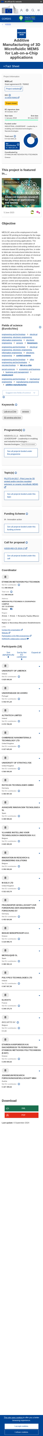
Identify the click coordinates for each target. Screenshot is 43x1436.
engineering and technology (13, 334)
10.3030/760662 (11, 98)
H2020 (8, 24)
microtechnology (9, 365)
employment (7, 375)
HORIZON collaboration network (17, 639)
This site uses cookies (13, 1418)
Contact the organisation (14, 630)
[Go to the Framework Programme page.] (21, 34)
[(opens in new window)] (10, 9)
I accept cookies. (21, 1426)
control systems (23, 356)
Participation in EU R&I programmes (19, 636)
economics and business (29, 369)
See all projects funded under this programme (19, 452)
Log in (21, 10)
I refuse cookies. (21, 1432)
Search (32, 10)
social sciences (8, 369)
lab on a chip (26, 365)
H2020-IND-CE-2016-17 (14, 548)
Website (8, 633)
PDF (23, 1115)
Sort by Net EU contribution (22, 655)
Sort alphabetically (8, 654)
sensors (19, 343)
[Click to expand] (39, 666)
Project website (13, 89)
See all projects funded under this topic (21, 495)
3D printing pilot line (12, 418)
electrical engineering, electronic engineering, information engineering (19, 337)
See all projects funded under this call (21, 557)
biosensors (32, 343)
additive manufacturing (16, 385)
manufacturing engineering (27, 382)
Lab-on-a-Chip (10, 411)
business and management (17, 372)
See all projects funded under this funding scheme (21, 528)
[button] (27, 10)
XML (23, 1108)
